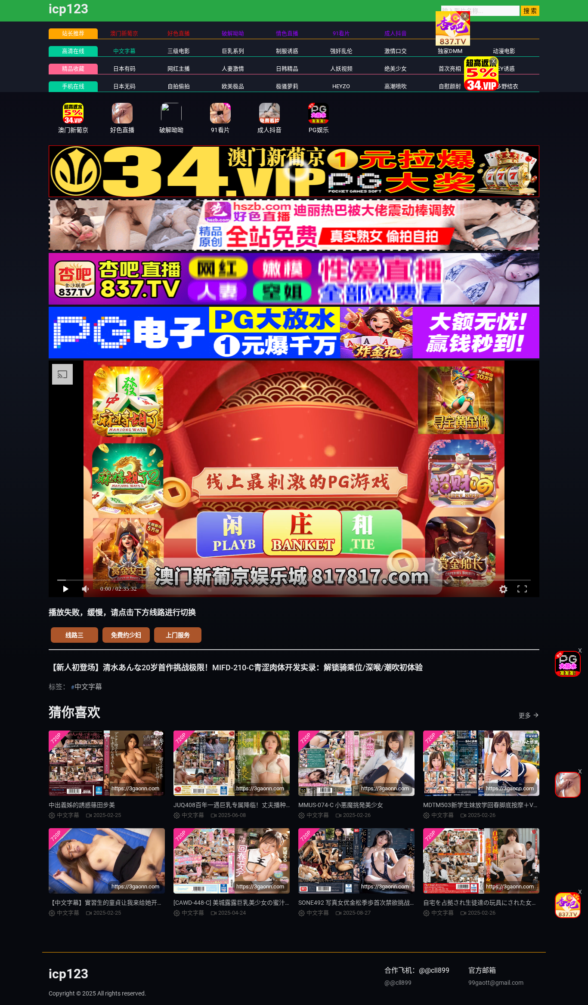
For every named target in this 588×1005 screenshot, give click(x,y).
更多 (525, 715)
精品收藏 (73, 68)
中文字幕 (124, 51)
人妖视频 (341, 68)
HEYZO (341, 86)
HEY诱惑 (504, 68)
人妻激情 (233, 68)
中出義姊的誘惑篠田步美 (82, 805)
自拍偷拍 (178, 86)
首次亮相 (450, 68)
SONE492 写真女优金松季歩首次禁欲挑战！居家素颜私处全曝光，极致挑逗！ (402, 902)
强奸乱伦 (341, 51)
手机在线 (73, 86)
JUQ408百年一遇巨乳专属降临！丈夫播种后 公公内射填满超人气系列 (266, 805)
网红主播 (178, 68)
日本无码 (124, 86)
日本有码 (124, 68)
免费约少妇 (126, 635)
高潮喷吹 (395, 86)
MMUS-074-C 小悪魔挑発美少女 (340, 805)
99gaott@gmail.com (495, 982)
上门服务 (178, 635)
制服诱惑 (287, 51)
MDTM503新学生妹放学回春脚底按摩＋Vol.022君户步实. (499, 805)
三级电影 (178, 51)
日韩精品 (287, 68)
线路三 (74, 635)
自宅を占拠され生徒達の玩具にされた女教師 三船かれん (499, 902)
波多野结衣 (504, 86)
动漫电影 (504, 51)
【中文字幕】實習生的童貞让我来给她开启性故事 (115, 902)
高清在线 (73, 51)
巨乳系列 (233, 51)
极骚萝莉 (287, 86)
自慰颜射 (450, 86)
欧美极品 (233, 86)
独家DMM (450, 51)
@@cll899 (398, 982)
